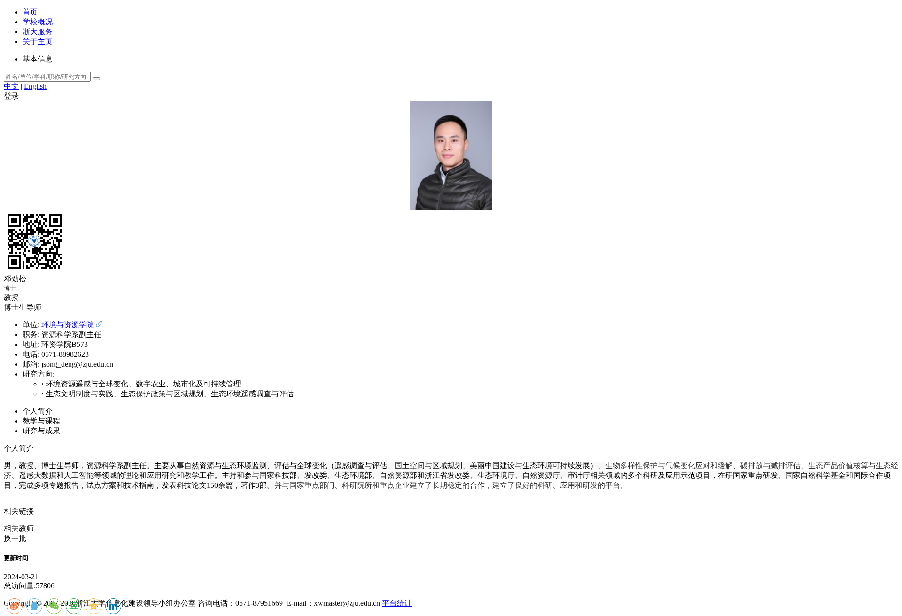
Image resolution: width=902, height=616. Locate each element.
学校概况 (38, 22)
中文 (11, 86)
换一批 (15, 538)
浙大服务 (38, 32)
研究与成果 (41, 431)
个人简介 (38, 411)
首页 (30, 12)
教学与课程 (41, 421)
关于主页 (38, 42)
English (35, 86)
